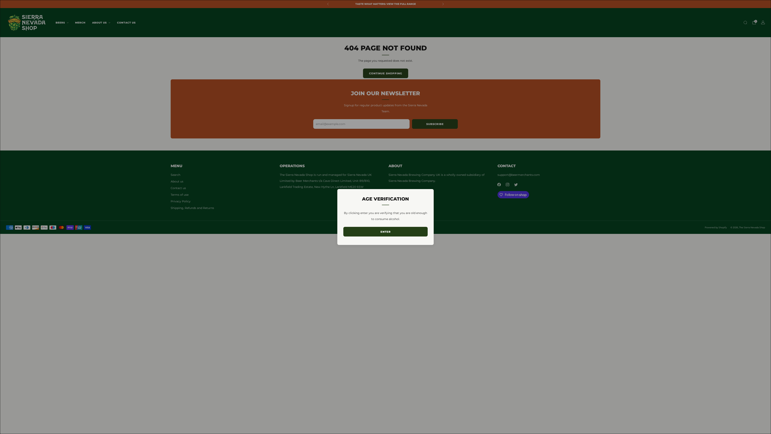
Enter (385, 231)
